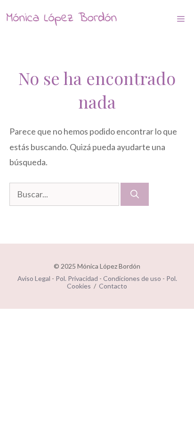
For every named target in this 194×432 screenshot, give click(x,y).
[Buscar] (135, 194)
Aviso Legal (33, 278)
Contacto (113, 286)
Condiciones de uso (132, 278)
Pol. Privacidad (77, 278)
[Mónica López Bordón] (61, 19)
